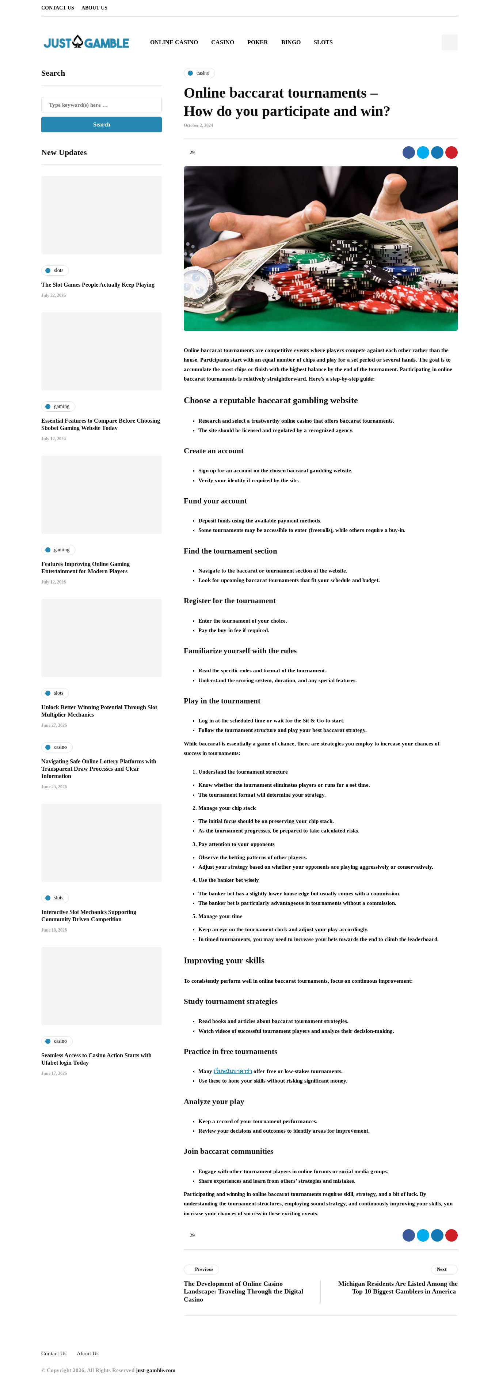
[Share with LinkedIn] (437, 152)
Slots (323, 42)
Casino (222, 42)
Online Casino (174, 42)
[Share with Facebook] (409, 152)
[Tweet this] (423, 152)
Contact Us (57, 8)
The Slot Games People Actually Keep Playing (98, 284)
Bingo (291, 42)
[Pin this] (451, 152)
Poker (257, 42)
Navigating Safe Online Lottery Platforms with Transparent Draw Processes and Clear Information (98, 768)
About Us (94, 8)
